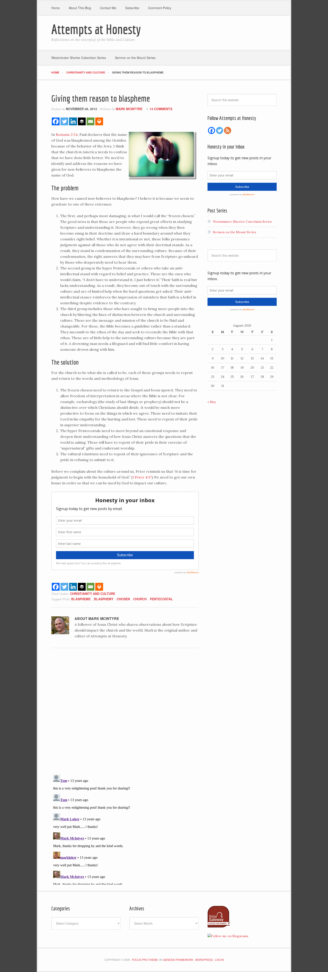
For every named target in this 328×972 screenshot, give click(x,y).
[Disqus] (125, 713)
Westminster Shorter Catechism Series (242, 222)
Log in (219, 960)
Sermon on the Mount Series (234, 232)
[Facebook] (56, 121)
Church (140, 599)
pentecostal (161, 599)
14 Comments (160, 109)
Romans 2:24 (67, 134)
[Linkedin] (73, 121)
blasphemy (103, 599)
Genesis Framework (178, 960)
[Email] (90, 121)
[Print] (99, 121)
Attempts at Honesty (96, 29)
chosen (123, 599)
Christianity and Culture (92, 593)
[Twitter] (64, 121)
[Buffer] (82, 121)
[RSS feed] (227, 130)
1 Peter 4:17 (142, 477)
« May (212, 402)
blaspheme (81, 599)
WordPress (204, 960)
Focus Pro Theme (145, 960)
